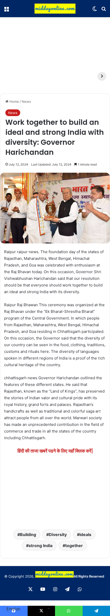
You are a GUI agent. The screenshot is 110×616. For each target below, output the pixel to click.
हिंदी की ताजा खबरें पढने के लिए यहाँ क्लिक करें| (55, 451)
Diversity (58, 534)
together (74, 545)
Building (28, 534)
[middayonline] (55, 9)
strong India (40, 545)
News (26, 101)
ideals (85, 534)
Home (13, 101)
